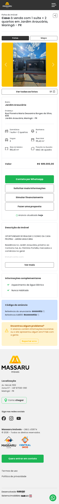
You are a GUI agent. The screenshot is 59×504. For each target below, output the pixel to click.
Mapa (44, 38)
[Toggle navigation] (54, 5)
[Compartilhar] (55, 15)
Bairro (7, 102)
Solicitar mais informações (29, 188)
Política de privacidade (14, 476)
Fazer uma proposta (29, 206)
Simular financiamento (29, 197)
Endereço (9, 111)
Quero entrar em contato (22, 458)
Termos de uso (10, 470)
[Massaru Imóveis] (7, 4)
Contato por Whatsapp (29, 179)
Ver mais (29, 264)
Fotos (15, 38)
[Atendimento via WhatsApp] (52, 497)
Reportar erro (29, 341)
